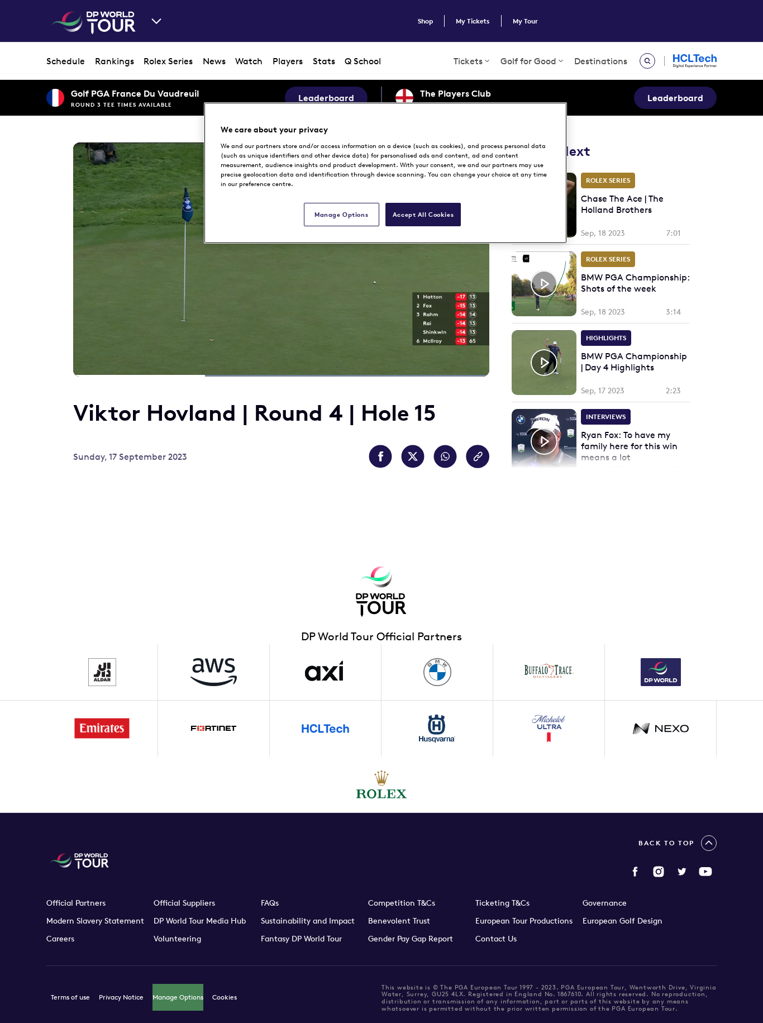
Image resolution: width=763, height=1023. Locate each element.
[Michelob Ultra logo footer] (549, 728)
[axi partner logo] (326, 672)
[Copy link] (477, 456)
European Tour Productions (524, 921)
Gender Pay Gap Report (410, 939)
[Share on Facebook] (380, 456)
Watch (249, 60)
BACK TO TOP (666, 843)
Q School (363, 60)
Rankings (114, 60)
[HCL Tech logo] (326, 728)
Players (288, 60)
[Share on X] (413, 456)
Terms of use (70, 997)
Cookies (224, 997)
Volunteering (177, 939)
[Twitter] (682, 871)
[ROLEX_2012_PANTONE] (381, 784)
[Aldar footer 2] (102, 672)
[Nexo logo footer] (661, 728)
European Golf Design (622, 921)
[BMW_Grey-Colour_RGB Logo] (437, 672)
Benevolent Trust (399, 921)
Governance (605, 903)
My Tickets (473, 21)
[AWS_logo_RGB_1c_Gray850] (214, 672)
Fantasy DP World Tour (301, 939)
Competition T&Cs (401, 903)
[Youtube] (705, 871)
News (214, 60)
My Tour (525, 21)
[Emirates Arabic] (102, 728)
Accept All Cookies (423, 214)
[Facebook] (635, 871)
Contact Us (496, 939)
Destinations (600, 60)
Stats (324, 60)
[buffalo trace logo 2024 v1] (549, 672)
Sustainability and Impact (308, 921)
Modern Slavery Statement (95, 921)
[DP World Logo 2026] (661, 672)
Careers (60, 939)
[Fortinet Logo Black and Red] (214, 728)
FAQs (270, 903)
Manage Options (177, 997)
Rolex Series (168, 60)
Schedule (65, 60)
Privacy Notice (121, 997)
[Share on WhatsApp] (445, 456)
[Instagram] (658, 871)
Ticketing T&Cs (502, 903)
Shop (425, 21)
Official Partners (76, 903)
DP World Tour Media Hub (200, 921)
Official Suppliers (184, 903)
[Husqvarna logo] (437, 728)
